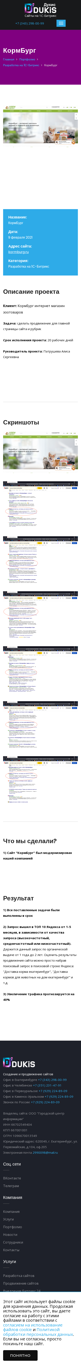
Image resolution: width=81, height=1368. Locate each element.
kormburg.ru (18, 252)
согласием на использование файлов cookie (33, 1327)
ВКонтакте (12, 1178)
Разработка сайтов (18, 1275)
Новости (10, 1234)
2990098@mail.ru (45, 1152)
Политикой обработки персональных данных (38, 1332)
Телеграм (11, 1186)
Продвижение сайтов (21, 1283)
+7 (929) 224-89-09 (53, 1091)
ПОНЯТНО (20, 1355)
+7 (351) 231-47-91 (47, 1085)
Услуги (8, 1219)
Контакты (11, 1250)
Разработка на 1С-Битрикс (21, 65)
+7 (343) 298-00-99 (29, 23)
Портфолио (27, 59)
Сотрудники (13, 1242)
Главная (8, 59)
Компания (11, 1211)
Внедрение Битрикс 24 (21, 1291)
